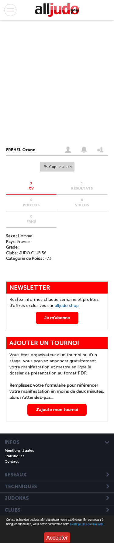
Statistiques (15, 456)
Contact (12, 461)
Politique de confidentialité (86, 524)
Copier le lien (60, 167)
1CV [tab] (31, 185)
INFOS (12, 442)
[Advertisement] (51, 85)
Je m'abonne (57, 317)
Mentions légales (19, 450)
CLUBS (13, 510)
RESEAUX (15, 475)
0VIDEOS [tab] (82, 202)
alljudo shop (67, 305)
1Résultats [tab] (82, 185)
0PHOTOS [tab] (31, 202)
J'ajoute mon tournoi (57, 409)
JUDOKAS (17, 498)
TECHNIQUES (21, 486)
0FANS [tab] (31, 219)
